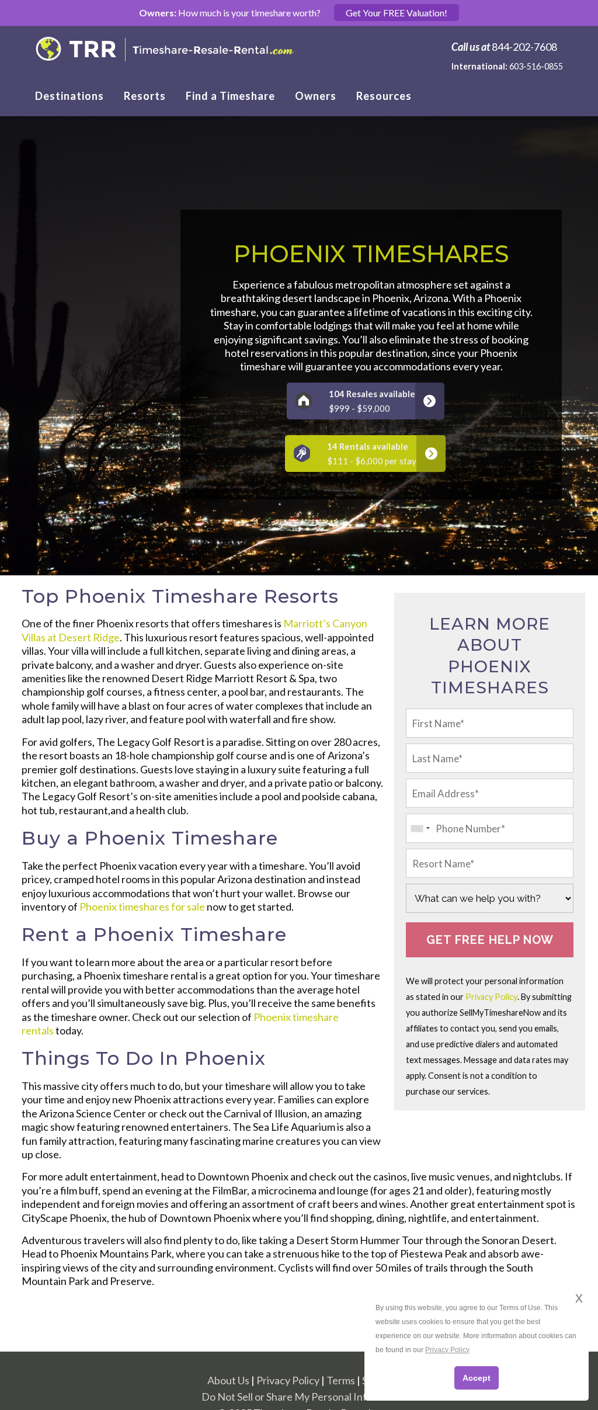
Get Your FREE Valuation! (396, 12)
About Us (228, 1380)
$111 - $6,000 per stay (371, 453)
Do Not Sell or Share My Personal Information (304, 1396)
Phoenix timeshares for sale (142, 906)
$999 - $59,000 (372, 401)
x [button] (579, 1297)
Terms (340, 1380)
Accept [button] (477, 1378)
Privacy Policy (491, 997)
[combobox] (419, 828)
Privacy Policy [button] (447, 1350)
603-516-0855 (536, 66)
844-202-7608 (524, 46)
